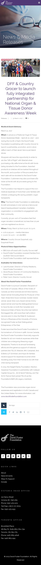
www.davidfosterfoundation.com (14, 396)
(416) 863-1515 (9, 538)
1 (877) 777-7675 (14, 506)
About (3, 473)
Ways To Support (7, 479)
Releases (4, 118)
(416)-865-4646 (13, 535)
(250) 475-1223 (12, 503)
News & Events (6, 476)
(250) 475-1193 (9, 509)
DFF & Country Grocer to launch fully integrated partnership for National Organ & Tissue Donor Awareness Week (20, 98)
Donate (4, 482)
